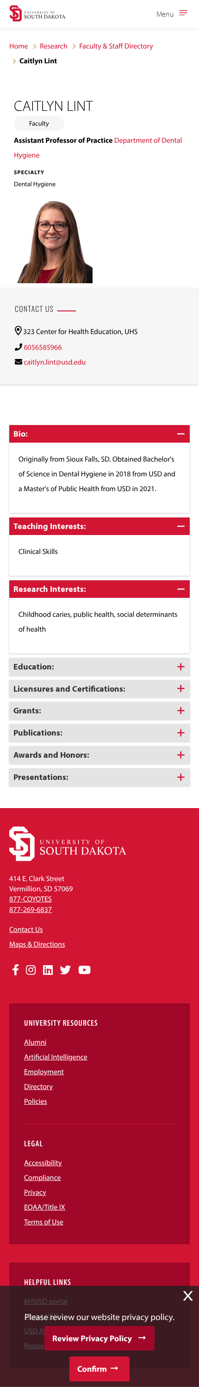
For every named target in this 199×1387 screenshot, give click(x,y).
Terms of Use (43, 1222)
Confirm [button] (92, 1368)
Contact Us (26, 929)
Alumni (35, 1042)
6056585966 (43, 347)
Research (54, 46)
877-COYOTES (30, 899)
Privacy (35, 1192)
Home (18, 46)
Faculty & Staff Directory (116, 46)
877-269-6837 (30, 909)
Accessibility (43, 1163)
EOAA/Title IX (44, 1207)
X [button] (187, 1296)
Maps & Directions (37, 944)
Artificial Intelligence (55, 1057)
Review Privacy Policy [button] (92, 1338)
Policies (35, 1101)
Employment (44, 1072)
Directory (38, 1086)
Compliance (42, 1177)
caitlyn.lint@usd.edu (55, 362)
